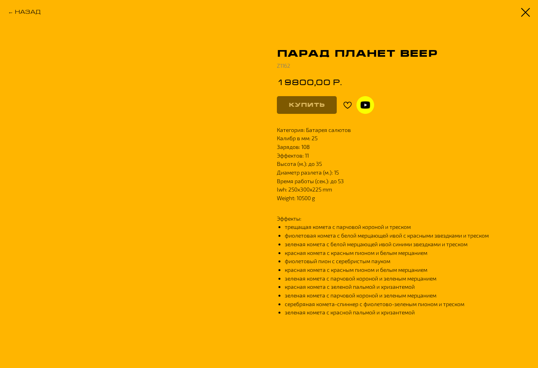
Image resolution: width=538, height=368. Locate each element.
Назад (28, 12)
